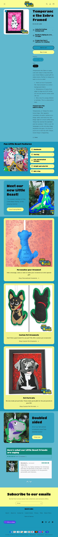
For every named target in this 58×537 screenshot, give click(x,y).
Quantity (35, 56)
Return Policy (47, 513)
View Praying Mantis (15, 209)
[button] (4, 4)
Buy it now (43, 52)
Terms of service (48, 534)
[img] (11, 456)
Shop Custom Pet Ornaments (28, 341)
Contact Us (20, 513)
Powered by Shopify (23, 534)
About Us (13, 513)
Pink (35, 66)
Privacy (36, 513)
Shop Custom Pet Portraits (28, 406)
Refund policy (33, 534)
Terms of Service (29, 516)
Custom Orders (29, 513)
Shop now (37, 437)
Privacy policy (40, 534)
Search (7, 513)
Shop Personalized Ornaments (28, 278)
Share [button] (36, 137)
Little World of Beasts (14, 534)
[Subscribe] (41, 503)
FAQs (41, 513)
